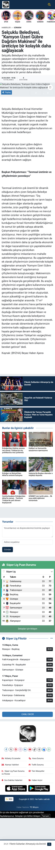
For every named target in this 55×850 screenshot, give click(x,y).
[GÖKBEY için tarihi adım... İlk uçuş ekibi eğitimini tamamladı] (41, 487)
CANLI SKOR (27, 714)
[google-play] (39, 788)
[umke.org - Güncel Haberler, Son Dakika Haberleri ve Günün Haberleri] (5, 4)
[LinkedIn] (25, 749)
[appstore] (16, 788)
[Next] (44, 749)
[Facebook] (6, 749)
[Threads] (39, 749)
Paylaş (8, 92)
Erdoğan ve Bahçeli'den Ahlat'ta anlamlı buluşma (12, 474)
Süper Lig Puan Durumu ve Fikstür (13, 772)
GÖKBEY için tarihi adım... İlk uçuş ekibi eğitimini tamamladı (40, 498)
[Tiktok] (34, 749)
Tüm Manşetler (38, 771)
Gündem (17, 27)
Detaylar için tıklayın (27, 628)
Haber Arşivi (37, 780)
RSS (10, 799)
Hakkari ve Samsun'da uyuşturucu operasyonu (38, 449)
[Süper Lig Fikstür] (51, 638)
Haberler (6, 27)
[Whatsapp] (49, 749)
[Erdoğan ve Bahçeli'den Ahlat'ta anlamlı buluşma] (14, 464)
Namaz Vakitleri (12, 765)
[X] (11, 749)
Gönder (7, 549)
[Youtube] (30, 749)
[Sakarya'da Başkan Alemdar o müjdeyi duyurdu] (41, 464)
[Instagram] (20, 749)
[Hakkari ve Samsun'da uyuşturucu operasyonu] (41, 439)
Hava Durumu (38, 758)
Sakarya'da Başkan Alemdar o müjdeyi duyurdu (41, 474)
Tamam (45, 816)
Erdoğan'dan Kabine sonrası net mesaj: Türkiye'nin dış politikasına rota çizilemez (13, 450)
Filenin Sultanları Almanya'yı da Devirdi (27, 844)
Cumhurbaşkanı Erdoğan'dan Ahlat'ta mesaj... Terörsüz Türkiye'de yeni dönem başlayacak (13, 499)
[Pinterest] (16, 749)
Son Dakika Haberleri (13, 780)
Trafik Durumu (38, 765)
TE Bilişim (34, 807)
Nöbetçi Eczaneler (12, 758)
